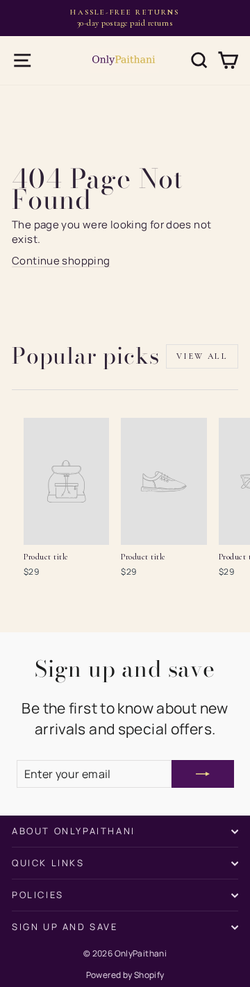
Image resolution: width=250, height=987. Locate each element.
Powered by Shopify (125, 975)
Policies (38, 894)
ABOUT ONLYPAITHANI (73, 831)
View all (202, 356)
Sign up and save (65, 926)
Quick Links (48, 863)
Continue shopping (61, 260)
